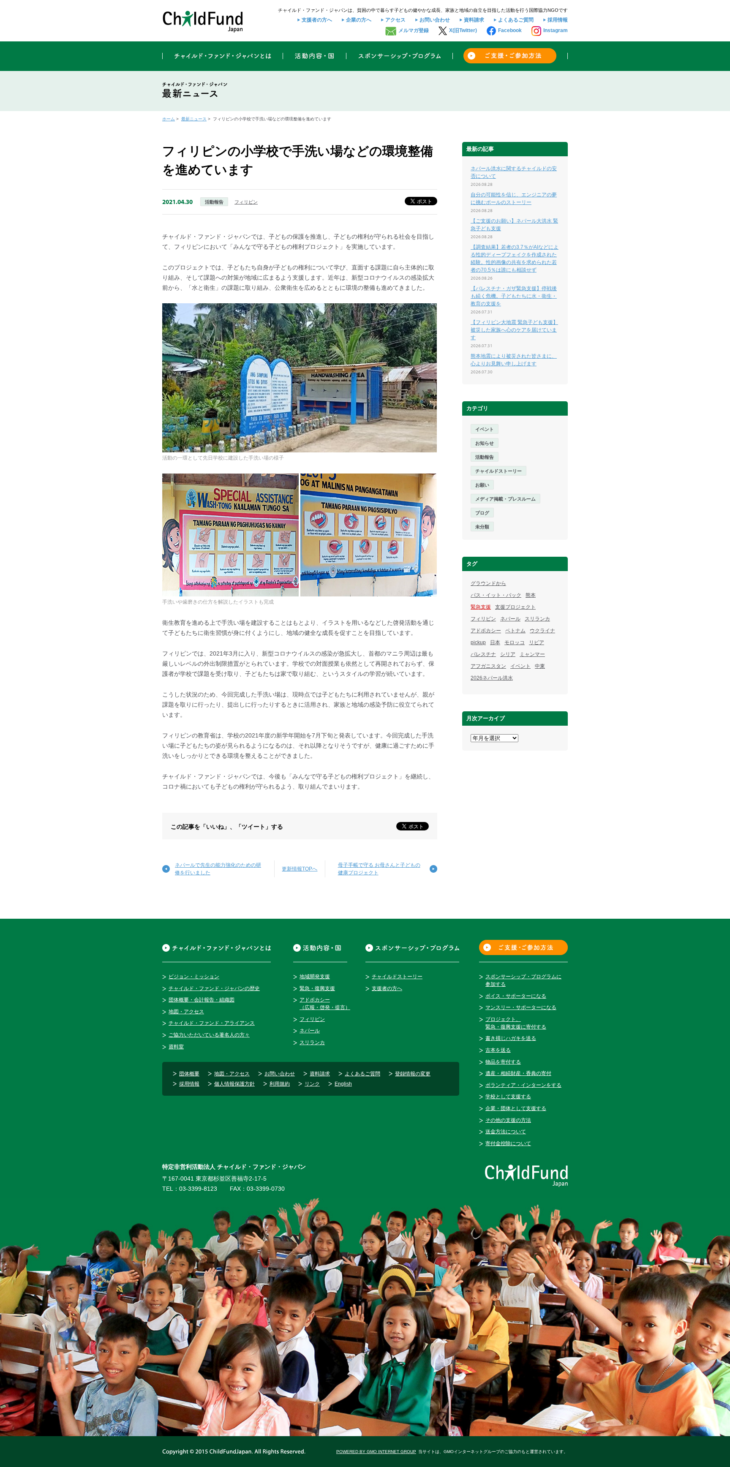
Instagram (555, 30)
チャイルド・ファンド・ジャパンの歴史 (214, 988)
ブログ (482, 512)
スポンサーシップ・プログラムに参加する (523, 980)
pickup (478, 642)
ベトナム (515, 631)
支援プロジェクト (515, 607)
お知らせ (484, 443)
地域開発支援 (315, 977)
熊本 (531, 595)
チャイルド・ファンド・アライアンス (212, 1023)
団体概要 (189, 1074)
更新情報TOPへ (299, 869)
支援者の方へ (317, 20)
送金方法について (505, 1132)
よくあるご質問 (516, 20)
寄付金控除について (508, 1143)
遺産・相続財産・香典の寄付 (518, 1073)
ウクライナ (542, 631)
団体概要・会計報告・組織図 (201, 1000)
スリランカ (537, 619)
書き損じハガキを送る (510, 1038)
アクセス (395, 20)
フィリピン (246, 201)
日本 (495, 642)
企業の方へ (358, 20)
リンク (312, 1084)
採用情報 (558, 20)
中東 (540, 666)
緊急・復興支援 (317, 988)
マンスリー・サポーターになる (520, 1007)
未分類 (482, 526)
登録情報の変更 (412, 1074)
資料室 (176, 1047)
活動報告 (214, 201)
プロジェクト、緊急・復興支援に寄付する (515, 1023)
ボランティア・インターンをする (523, 1085)
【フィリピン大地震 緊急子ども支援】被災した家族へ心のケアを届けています (514, 329)
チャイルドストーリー (498, 471)
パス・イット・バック (496, 595)
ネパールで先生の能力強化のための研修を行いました (218, 869)
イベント (484, 429)
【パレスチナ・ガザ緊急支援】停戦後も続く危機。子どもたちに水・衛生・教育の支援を (514, 296)
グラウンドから (488, 583)
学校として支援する (508, 1097)
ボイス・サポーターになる (515, 996)
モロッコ (514, 642)
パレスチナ (483, 654)
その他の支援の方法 (508, 1120)
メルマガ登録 (413, 30)
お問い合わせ (434, 20)
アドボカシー (486, 631)
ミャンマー (532, 654)
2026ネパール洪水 (492, 678)
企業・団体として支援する (515, 1108)
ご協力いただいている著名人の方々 (209, 1035)
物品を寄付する (503, 1062)
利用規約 (280, 1084)
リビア (536, 642)
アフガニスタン (488, 666)
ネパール (510, 619)
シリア (507, 654)
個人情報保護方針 (234, 1084)
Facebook (510, 30)
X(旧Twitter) (463, 30)
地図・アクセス (186, 1012)
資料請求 (474, 20)
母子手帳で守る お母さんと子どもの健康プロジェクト (379, 869)
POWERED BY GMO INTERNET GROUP (376, 1451)
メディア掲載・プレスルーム (505, 498)
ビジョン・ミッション (194, 977)
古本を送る (498, 1050)
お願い (482, 484)
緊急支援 (481, 607)
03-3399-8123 (198, 1188)
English (343, 1084)
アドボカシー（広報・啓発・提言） (325, 1003)
